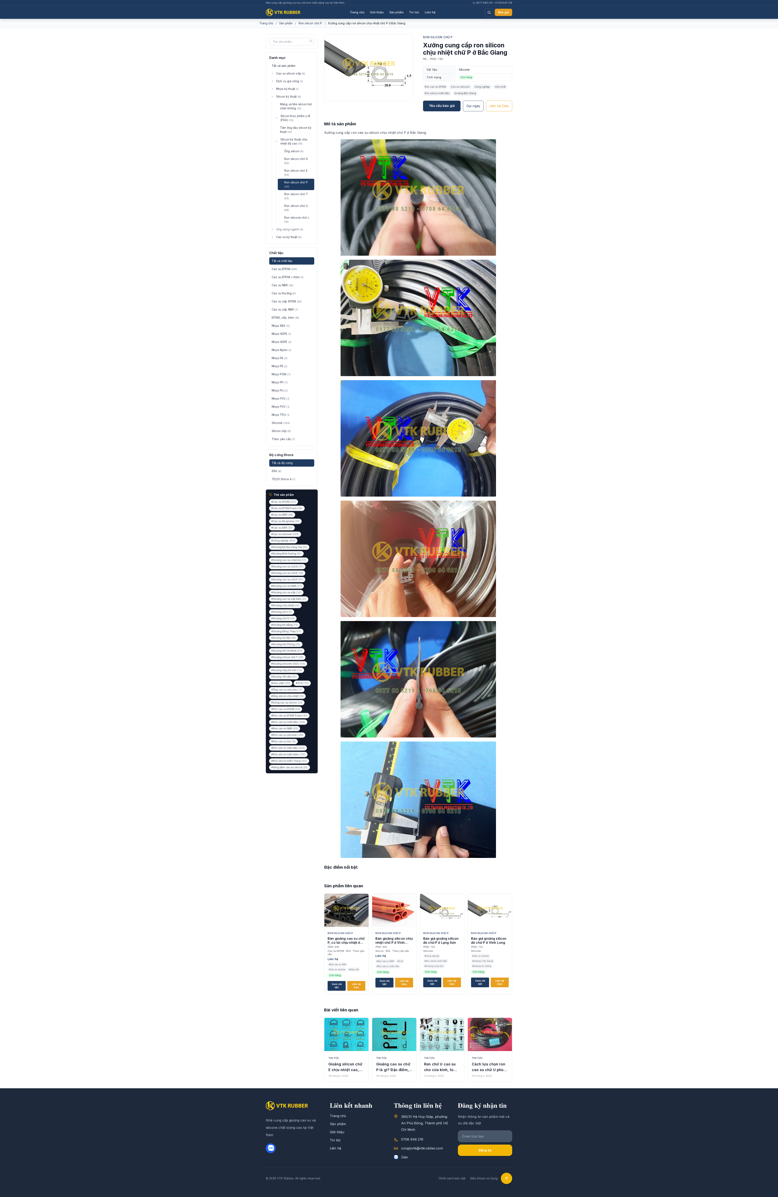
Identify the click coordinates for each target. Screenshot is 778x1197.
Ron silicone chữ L (296, 219)
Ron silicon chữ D (296, 161)
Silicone (281, 423)
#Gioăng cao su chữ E (287, 573)
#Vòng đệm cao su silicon (289, 767)
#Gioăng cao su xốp (286, 592)
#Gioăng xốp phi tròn (286, 670)
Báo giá (503, 12)
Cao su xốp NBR (285, 309)
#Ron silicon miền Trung (289, 760)
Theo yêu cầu (283, 439)
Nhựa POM (281, 374)
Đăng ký (485, 1150)
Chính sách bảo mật (452, 1178)
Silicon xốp (281, 431)
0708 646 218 (412, 1139)
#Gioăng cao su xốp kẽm (288, 598)
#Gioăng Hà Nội (283, 637)
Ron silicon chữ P (310, 23)
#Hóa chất (280, 683)
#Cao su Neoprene (285, 521)
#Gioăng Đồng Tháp (286, 631)
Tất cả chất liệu (282, 261)
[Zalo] (271, 1148)
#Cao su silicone (285, 534)
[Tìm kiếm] (311, 41)
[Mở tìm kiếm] (489, 12)
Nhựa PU (280, 390)
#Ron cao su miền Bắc (288, 722)
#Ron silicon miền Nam (288, 754)
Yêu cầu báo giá (442, 106)
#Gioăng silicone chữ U (288, 663)
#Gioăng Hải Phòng (285, 644)
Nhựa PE (279, 366)
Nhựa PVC (280, 398)
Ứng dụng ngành (289, 229)
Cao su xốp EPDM (287, 301)
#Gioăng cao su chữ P (287, 579)
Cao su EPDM (284, 269)
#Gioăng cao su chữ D (287, 566)
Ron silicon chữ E (296, 172)
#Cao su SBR (282, 527)
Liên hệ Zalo (499, 106)
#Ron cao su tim (283, 741)
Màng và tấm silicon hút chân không (296, 106)
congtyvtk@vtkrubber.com (422, 1148)
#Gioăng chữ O (282, 618)
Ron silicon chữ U (296, 208)
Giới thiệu (377, 12)
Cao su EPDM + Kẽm (288, 277)
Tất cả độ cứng (282, 463)
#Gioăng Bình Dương (286, 553)
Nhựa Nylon (281, 350)
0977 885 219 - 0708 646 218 (494, 2)
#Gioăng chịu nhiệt (285, 605)
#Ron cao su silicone (287, 734)
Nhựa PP (280, 382)
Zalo (404, 1157)
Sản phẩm (396, 12)
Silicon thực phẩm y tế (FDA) (295, 118)
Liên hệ (430, 12)
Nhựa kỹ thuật (287, 88)
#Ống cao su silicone (286, 689)
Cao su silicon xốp (290, 73)
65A (276, 471)
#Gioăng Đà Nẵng (284, 624)
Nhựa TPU (280, 414)
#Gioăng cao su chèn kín (288, 560)
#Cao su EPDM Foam (286, 508)
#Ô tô (302, 683)
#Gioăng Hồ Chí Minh (286, 650)
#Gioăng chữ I (281, 611)
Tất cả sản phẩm (283, 65)
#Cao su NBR (282, 514)
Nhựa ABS (281, 325)
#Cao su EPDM (283, 501)
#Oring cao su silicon (286, 702)
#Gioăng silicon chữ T (287, 657)
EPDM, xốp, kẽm (285, 317)
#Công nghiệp (283, 540)
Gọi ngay (473, 106)
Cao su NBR (282, 285)
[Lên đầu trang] (506, 1178)
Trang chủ (357, 12)
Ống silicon (294, 151)
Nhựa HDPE (281, 333)
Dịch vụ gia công (289, 81)
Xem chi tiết (337, 986)
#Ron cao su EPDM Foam (289, 715)
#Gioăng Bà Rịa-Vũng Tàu (289, 547)
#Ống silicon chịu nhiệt (287, 696)
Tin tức (414, 12)
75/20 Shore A (283, 479)
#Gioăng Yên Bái (284, 676)
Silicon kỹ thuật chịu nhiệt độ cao (293, 141)
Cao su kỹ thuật (288, 237)
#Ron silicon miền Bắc (288, 747)
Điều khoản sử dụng (484, 1178)
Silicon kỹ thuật (288, 96)
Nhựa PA (279, 358)
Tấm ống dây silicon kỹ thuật (296, 129)
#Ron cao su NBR (284, 728)
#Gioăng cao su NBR (286, 585)
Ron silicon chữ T (296, 196)
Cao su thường (284, 293)
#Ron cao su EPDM (285, 709)
